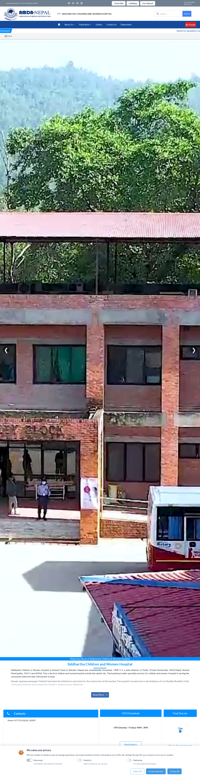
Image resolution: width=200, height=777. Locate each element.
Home (9, 36)
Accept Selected (156, 771)
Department (126, 24)
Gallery (99, 24)
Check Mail (118, 3)
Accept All (174, 771)
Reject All (137, 771)
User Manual (147, 3)
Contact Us (111, 24)
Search (187, 14)
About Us (68, 24)
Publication (84, 24)
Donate (191, 24)
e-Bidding (133, 3)
